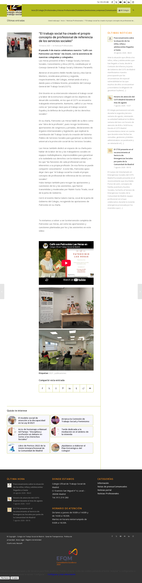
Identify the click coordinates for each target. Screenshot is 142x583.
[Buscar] (133, 10)
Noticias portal (104, 490)
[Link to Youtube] (120, 2)
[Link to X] (116, 2)
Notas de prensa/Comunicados (112, 486)
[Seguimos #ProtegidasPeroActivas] (2, 291)
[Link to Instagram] (133, 2)
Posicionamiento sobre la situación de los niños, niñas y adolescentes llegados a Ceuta (124, 44)
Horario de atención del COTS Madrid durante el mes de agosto (124, 99)
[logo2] (14, 10)
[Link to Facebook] (112, 2)
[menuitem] (34, 10)
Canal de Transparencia (54, 536)
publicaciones (60, 373)
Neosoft (19, 543)
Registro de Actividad (33, 540)
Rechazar (5, 578)
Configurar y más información (61, 574)
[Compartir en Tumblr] (76, 388)
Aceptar (15, 578)
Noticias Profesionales (64, 46)
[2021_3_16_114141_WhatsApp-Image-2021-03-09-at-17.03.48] (19, 44)
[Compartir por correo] (90, 388)
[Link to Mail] (125, 2)
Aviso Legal (20, 540)
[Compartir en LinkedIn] (69, 388)
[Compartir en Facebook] (42, 388)
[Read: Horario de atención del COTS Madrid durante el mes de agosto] (110, 98)
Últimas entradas (16, 20)
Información (103, 483)
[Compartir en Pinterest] (62, 388)
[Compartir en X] (49, 388)
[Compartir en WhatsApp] (56, 388)
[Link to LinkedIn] (129, 2)
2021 (51, 373)
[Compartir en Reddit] (83, 388)
